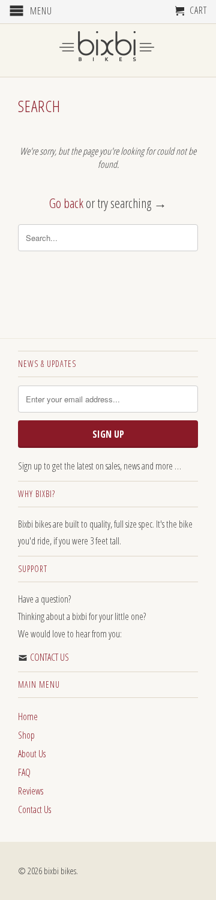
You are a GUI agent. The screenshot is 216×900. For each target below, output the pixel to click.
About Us (32, 753)
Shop (26, 735)
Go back (66, 203)
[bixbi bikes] (108, 49)
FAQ (24, 772)
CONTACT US (49, 657)
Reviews (30, 790)
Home (28, 716)
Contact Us (34, 809)
